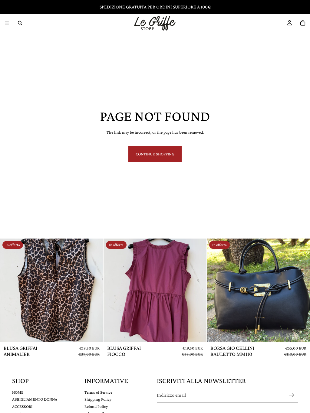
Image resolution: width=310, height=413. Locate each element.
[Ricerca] (20, 23)
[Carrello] (302, 23)
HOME (18, 391)
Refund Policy (96, 406)
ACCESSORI (22, 406)
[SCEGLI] (93, 332)
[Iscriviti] (291, 395)
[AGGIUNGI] (300, 332)
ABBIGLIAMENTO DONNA (34, 399)
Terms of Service (98, 391)
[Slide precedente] (9, 290)
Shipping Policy (97, 399)
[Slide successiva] (94, 290)
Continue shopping (155, 153)
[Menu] (7, 23)
